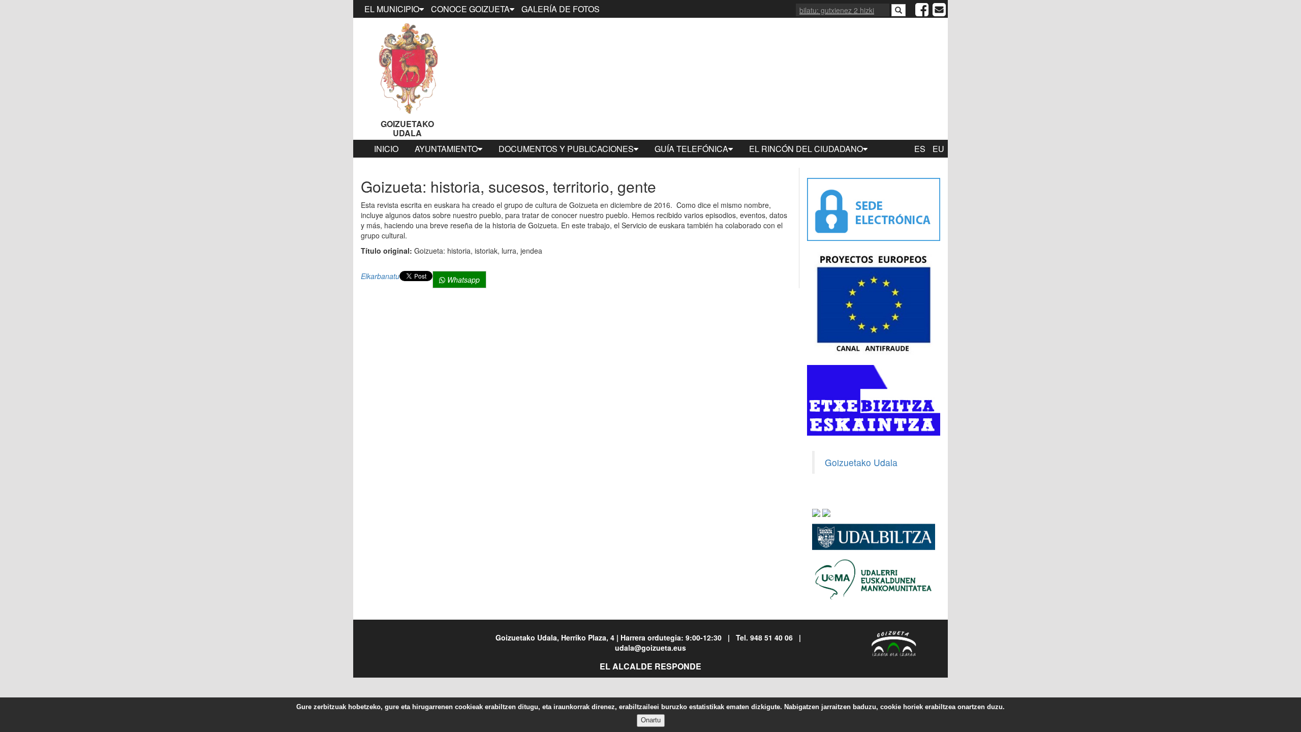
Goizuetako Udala (407, 128)
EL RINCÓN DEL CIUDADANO (806, 149)
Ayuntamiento (446, 149)
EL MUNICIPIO (391, 9)
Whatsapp (462, 279)
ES (919, 149)
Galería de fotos (560, 9)
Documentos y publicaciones (566, 149)
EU (938, 149)
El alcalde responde (650, 666)
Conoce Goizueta (470, 9)
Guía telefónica (691, 149)
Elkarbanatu (380, 276)
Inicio (386, 149)
